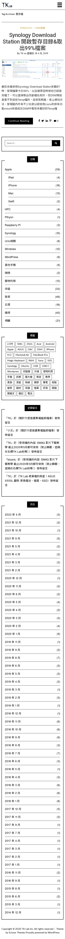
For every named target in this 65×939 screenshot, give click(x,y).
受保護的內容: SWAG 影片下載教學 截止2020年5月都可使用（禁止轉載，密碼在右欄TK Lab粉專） (32, 447)
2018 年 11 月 (32, 721)
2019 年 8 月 (32, 658)
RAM (31, 360)
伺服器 (26, 371)
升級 (36, 371)
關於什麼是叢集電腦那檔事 (35, 418)
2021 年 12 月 (32, 522)
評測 (45, 388)
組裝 (54, 382)
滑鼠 (18, 382)
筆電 (45, 382)
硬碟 (36, 382)
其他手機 (32, 265)
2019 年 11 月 (32, 642)
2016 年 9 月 (32, 880)
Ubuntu (25, 366)
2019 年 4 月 (32, 681)
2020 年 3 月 (32, 618)
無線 (27, 382)
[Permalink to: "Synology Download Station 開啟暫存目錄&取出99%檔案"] (32, 69)
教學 (47, 377)
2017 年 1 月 (32, 864)
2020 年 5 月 (32, 602)
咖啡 (32, 273)
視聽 (32, 320)
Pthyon (32, 217)
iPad (34, 177)
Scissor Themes (17, 932)
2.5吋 (10, 344)
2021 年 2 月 (32, 570)
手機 (9, 377)
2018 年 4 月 (32, 777)
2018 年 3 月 (32, 785)
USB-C (45, 366)
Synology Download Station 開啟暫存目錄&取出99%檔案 (32, 41)
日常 (32, 304)
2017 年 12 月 (32, 809)
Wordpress (13, 371)
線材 (18, 388)
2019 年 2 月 (32, 697)
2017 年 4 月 (32, 841)
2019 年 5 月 (32, 673)
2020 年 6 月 (32, 594)
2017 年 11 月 (32, 817)
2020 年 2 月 (32, 626)
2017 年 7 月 (32, 833)
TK (21, 53)
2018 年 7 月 (32, 753)
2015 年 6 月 (32, 896)
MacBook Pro (40, 355)
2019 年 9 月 (32, 650)
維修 (32, 312)
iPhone (34, 185)
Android (50, 344)
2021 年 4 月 (32, 554)
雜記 (21, 393)
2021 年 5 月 (32, 546)
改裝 (32, 289)
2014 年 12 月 (32, 912)
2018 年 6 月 (32, 761)
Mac (34, 193)
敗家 (32, 296)
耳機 (27, 388)
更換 (9, 382)
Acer (39, 344)
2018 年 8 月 (32, 745)
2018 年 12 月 (32, 713)
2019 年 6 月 (32, 665)
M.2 (9, 355)
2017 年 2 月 (32, 857)
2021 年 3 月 (32, 562)
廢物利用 (32, 281)
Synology (26, 28)
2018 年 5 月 (32, 769)
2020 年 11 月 (32, 586)
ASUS (21, 349)
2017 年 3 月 (32, 848)
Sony (40, 360)
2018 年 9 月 (32, 737)
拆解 (18, 377)
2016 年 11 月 (32, 872)
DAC (30, 349)
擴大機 (28, 377)
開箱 (54, 388)
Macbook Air (22, 355)
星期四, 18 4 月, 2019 (37, 53)
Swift (34, 201)
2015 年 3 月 (32, 904)
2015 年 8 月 (32, 888)
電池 (30, 393)
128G (20, 344)
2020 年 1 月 (32, 634)
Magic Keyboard (15, 360)
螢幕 (36, 388)
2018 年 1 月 (32, 801)
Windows (32, 249)
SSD (49, 360)
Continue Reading (18, 121)
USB (35, 366)
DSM (39, 349)
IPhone (50, 349)
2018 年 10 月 (32, 729)
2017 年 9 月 (32, 825)
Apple (32, 169)
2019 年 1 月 (32, 705)
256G (29, 344)
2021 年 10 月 (32, 530)
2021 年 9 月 (32, 538)
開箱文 (11, 393)
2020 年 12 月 (32, 578)
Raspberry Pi (32, 225)
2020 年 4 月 (32, 610)
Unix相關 (40, 28)
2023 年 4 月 (32, 514)
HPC (32, 209)
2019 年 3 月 (32, 689)
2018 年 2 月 (32, 793)
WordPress (32, 257)
